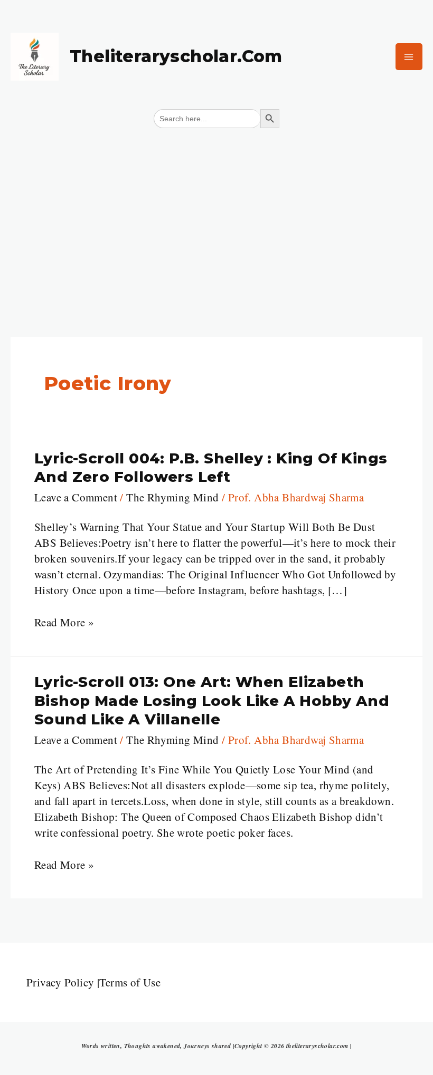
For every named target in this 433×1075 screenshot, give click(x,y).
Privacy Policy (60, 982)
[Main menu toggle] (409, 57)
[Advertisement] (216, 213)
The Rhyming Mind (172, 497)
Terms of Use (130, 982)
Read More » (64, 622)
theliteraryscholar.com (176, 56)
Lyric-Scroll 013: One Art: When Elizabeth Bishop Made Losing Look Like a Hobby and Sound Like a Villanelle (211, 700)
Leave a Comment (75, 497)
